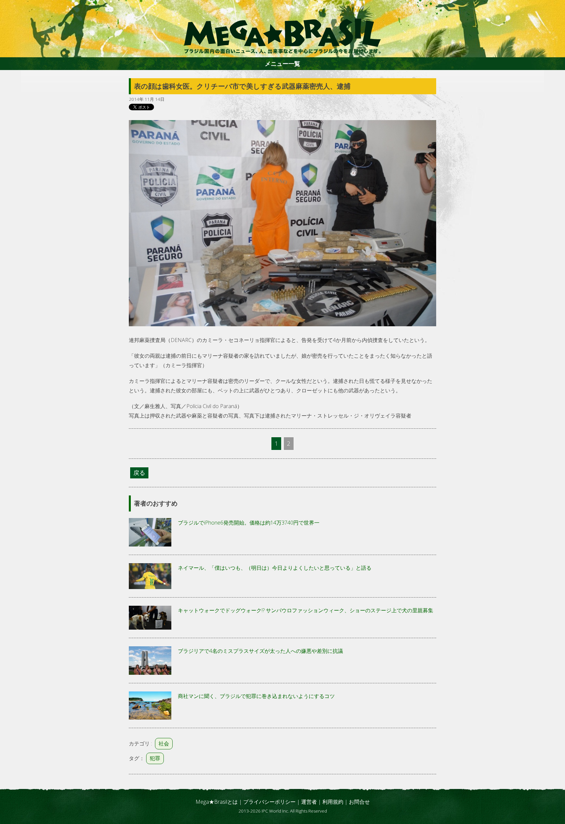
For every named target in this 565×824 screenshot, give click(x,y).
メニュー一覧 (282, 63)
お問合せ (359, 801)
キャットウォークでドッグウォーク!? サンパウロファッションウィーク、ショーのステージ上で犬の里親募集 (305, 610)
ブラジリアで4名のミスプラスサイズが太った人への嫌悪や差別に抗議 (260, 650)
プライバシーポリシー (269, 801)
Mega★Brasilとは (217, 801)
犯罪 (155, 758)
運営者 (309, 801)
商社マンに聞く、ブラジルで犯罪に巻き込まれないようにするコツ (256, 696)
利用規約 (332, 801)
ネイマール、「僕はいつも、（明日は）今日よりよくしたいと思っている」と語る (274, 567)
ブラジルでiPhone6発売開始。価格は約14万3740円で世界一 (248, 522)
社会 (164, 743)
